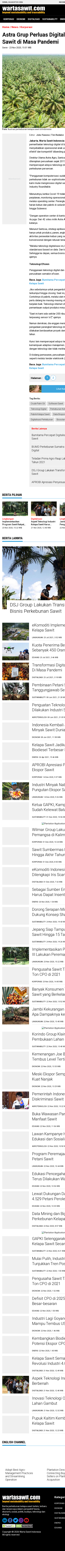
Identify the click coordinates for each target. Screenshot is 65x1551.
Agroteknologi (39, 717)
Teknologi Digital (38, 409)
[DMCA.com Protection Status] (24, 1525)
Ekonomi (21, 19)
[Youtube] (26, 1519)
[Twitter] (16, 1519)
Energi (35, 757)
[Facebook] (10, 1519)
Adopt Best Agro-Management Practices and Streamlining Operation (19, 1474)
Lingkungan (37, 637)
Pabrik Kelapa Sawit (40, 414)
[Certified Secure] (9, 1525)
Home (5, 27)
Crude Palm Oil (38, 403)
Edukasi (35, 657)
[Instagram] (21, 1519)
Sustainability (49, 19)
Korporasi (8, 19)
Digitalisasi (34, 19)
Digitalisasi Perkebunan (42, 419)
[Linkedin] (5, 1519)
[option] (15, 515)
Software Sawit (56, 403)
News (14, 27)
